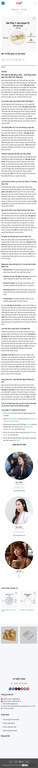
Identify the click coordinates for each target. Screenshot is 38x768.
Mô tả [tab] (3, 67)
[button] (3, 3)
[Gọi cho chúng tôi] (23, 487)
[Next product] (17, 12)
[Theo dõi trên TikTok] (20, 487)
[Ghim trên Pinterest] (16, 59)
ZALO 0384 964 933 (19, 491)
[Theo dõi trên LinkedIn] (25, 688)
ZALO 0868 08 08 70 (19, 535)
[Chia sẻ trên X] (9, 59)
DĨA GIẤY (24, 10)
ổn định (17, 440)
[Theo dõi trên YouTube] (27, 688)
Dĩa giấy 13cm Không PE (27, 610)
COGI (10, 410)
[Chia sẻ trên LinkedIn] (19, 59)
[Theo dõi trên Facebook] (14, 487)
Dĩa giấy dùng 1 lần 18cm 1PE (8, 610)
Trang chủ (15, 10)
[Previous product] (20, 12)
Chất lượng (7, 413)
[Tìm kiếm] (34, 3)
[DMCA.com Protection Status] (28, 765)
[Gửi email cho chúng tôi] (19, 576)
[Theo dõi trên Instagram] (17, 487)
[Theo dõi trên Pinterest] (22, 688)
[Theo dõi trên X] (19, 688)
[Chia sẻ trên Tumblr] (23, 59)
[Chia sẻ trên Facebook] (6, 59)
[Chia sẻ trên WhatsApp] (3, 59)
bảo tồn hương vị (12, 419)
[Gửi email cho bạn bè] (13, 59)
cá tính (28, 424)
